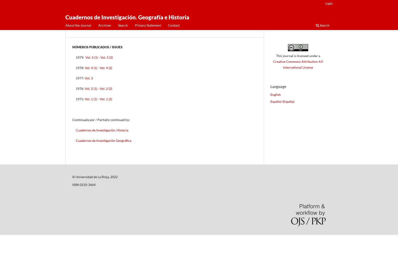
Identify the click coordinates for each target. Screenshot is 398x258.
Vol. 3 (89, 78)
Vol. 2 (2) (106, 89)
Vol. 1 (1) (91, 99)
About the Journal (78, 25)
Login (329, 3)
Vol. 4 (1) (91, 68)
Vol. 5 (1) (91, 57)
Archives (104, 25)
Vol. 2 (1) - (92, 89)
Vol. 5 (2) (106, 57)
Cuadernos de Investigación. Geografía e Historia (127, 17)
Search (123, 25)
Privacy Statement (148, 25)
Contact (174, 25)
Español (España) (282, 101)
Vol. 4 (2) (106, 68)
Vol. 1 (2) (106, 99)
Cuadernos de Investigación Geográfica (103, 141)
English (275, 95)
